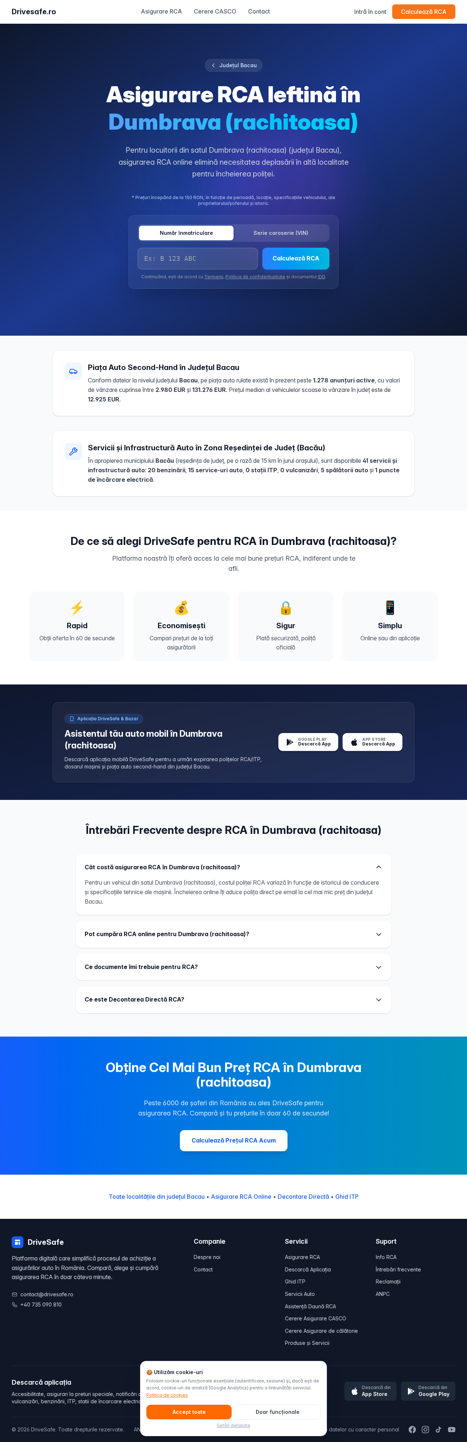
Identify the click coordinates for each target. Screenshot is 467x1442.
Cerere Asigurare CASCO (315, 1318)
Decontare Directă (303, 1196)
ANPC (383, 1294)
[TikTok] (438, 1429)
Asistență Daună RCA (310, 1306)
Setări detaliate (233, 1425)
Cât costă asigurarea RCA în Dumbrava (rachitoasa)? (162, 867)
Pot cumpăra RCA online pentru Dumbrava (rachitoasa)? (167, 934)
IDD (321, 276)
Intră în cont (370, 11)
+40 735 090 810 (41, 1304)
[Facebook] (412, 1429)
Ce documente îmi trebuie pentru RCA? (141, 966)
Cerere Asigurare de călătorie (321, 1331)
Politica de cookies (167, 1395)
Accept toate (189, 1412)
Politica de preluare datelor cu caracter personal (339, 1429)
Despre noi (207, 1257)
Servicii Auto (300, 1294)
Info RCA (386, 1257)
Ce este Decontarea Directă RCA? (134, 999)
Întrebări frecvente (398, 1269)
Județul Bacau (238, 65)
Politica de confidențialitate (255, 276)
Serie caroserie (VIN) (281, 233)
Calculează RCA (424, 11)
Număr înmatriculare (186, 233)
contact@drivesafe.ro (46, 1294)
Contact (259, 11)
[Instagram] (425, 1429)
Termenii (213, 276)
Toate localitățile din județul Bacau (157, 1196)
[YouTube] (451, 1429)
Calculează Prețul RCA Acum (234, 1140)
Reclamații (388, 1281)
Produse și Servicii (307, 1343)
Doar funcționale (278, 1412)
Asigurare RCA (161, 11)
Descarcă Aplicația (308, 1269)
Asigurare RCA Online (241, 1196)
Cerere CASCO (215, 11)
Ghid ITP (347, 1196)
